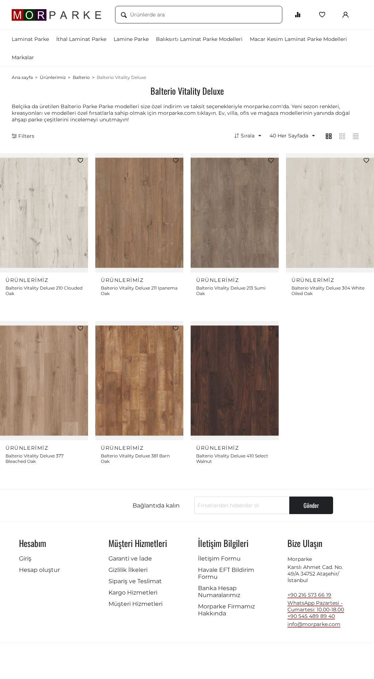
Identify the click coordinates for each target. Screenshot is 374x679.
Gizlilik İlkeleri (128, 569)
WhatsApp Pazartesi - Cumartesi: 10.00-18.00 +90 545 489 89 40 (315, 609)
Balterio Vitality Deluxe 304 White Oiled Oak (328, 290)
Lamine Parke (131, 39)
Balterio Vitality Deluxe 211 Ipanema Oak (139, 290)
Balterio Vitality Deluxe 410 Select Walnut (232, 458)
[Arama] (124, 15)
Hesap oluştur (39, 569)
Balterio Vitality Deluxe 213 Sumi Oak (231, 290)
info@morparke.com (313, 624)
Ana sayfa (22, 77)
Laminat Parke (30, 39)
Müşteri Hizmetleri (135, 603)
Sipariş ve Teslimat (135, 581)
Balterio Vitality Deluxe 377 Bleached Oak (34, 458)
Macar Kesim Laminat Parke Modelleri (298, 39)
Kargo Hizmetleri (132, 592)
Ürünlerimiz (53, 77)
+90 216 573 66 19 (309, 595)
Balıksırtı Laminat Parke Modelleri (199, 39)
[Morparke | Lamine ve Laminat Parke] (58, 14)
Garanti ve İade (130, 558)
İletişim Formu (219, 558)
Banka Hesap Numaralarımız (219, 592)
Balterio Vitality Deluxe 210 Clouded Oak (44, 290)
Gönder (311, 505)
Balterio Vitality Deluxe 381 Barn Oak (135, 458)
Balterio (81, 77)
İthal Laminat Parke (81, 39)
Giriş (25, 558)
